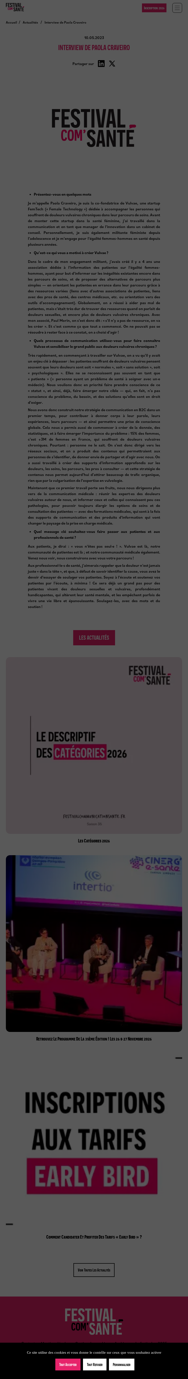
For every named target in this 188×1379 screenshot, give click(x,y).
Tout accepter (68, 1364)
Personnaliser (121, 1364)
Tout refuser (95, 1364)
